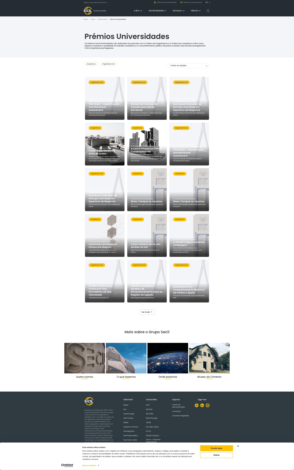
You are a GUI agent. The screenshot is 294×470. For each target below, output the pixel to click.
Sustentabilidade (156, 11)
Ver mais (145, 312)
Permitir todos (216, 448)
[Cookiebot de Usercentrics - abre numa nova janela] (67, 465)
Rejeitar (216, 455)
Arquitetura (91, 64)
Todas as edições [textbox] (178, 65)
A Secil (137, 11)
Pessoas (194, 11)
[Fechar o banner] (238, 446)
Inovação (177, 11)
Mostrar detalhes (89, 465)
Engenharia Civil (109, 64)
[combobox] (188, 65)
